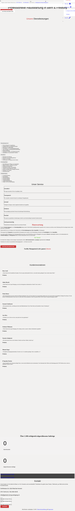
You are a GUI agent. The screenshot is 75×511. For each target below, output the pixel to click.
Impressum (50, 509)
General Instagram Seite (7, 477)
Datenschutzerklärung (42, 509)
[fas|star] (37, 99)
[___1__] (31, 32)
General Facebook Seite (7, 474)
